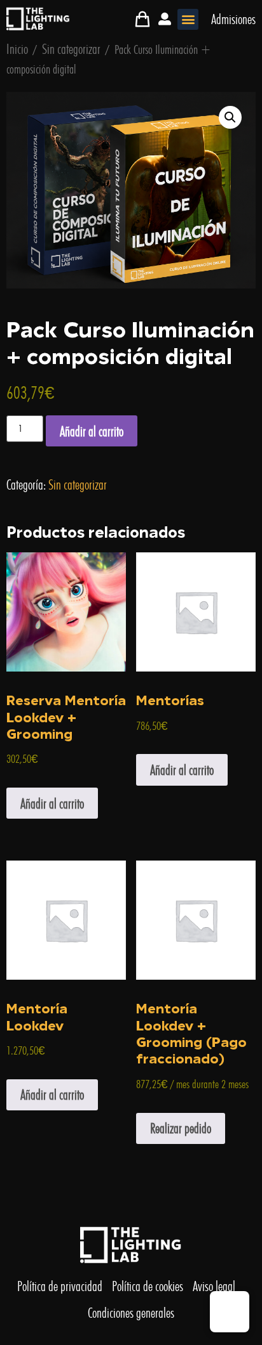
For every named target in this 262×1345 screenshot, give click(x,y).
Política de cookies (147, 1286)
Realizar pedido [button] (180, 1128)
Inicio (17, 49)
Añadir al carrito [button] (52, 803)
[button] (187, 19)
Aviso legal (214, 1286)
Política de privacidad (59, 1286)
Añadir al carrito (91, 431)
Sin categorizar (71, 49)
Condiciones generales (131, 1312)
